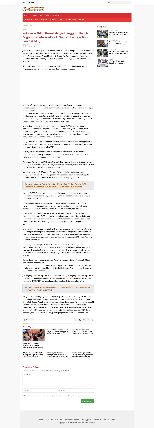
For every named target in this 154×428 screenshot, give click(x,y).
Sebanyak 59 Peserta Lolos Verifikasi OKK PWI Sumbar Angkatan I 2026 (118, 43)
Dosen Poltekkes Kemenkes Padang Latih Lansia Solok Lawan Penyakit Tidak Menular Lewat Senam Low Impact (120, 33)
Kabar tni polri (38, 15)
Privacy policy (86, 420)
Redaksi (41, 420)
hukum (48, 15)
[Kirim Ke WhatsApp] (92, 319)
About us (106, 420)
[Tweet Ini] (80, 319)
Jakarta (25, 30)
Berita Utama (71, 20)
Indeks (114, 420)
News (36, 20)
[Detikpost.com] (34, 9)
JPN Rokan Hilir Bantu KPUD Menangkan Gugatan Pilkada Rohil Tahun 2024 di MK (33, 355)
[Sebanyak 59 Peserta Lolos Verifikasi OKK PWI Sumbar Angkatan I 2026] (102, 43)
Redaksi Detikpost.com (33, 45)
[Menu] (24, 2)
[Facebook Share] (75, 319)
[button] (129, 2)
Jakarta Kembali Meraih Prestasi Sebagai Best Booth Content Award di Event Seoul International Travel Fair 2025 (82, 332)
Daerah (56, 15)
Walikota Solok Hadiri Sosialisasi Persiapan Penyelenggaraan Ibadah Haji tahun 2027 (119, 62)
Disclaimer (97, 420)
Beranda (27, 15)
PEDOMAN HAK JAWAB (54, 420)
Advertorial (28, 20)
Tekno (61, 20)
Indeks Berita (32, 2)
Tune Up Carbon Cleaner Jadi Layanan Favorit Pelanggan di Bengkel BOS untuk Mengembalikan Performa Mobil (57, 332)
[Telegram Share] (88, 319)
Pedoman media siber (72, 420)
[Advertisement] (58, 87)
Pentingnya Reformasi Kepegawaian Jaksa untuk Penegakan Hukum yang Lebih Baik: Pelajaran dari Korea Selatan (57, 355)
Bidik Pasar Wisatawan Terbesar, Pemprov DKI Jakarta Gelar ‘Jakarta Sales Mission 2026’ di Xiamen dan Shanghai (33, 345)
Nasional (44, 20)
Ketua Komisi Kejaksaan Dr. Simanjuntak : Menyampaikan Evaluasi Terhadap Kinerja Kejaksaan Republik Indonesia (82, 355)
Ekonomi (53, 20)
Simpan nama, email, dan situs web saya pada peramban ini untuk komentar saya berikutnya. (55, 396)
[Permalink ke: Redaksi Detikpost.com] (24, 45)
